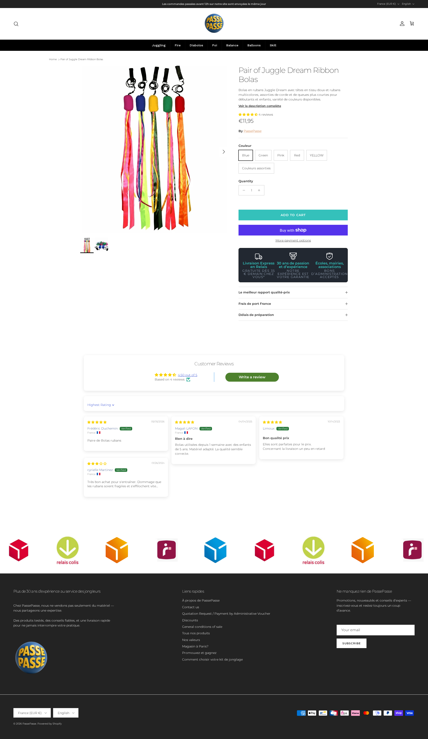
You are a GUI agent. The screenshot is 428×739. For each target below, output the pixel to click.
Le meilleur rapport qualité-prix (264, 292)
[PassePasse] (214, 23)
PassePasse (252, 131)
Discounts (190, 620)
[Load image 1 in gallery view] (154, 149)
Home (53, 59)
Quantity (246, 181)
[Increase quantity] (260, 190)
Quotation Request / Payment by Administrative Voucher (226, 614)
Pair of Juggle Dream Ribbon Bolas (81, 59)
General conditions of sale (202, 627)
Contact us (190, 607)
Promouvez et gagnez (199, 653)
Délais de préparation (256, 315)
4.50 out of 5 (187, 375)
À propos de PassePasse (201, 600)
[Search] (16, 24)
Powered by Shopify (49, 723)
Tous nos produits (196, 633)
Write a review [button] (252, 377)
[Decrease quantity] (243, 190)
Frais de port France (255, 304)
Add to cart (293, 215)
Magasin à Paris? (195, 646)
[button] (249, 115)
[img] (97, 422)
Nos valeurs (191, 640)
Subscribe (351, 643)
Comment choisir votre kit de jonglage (212, 659)
